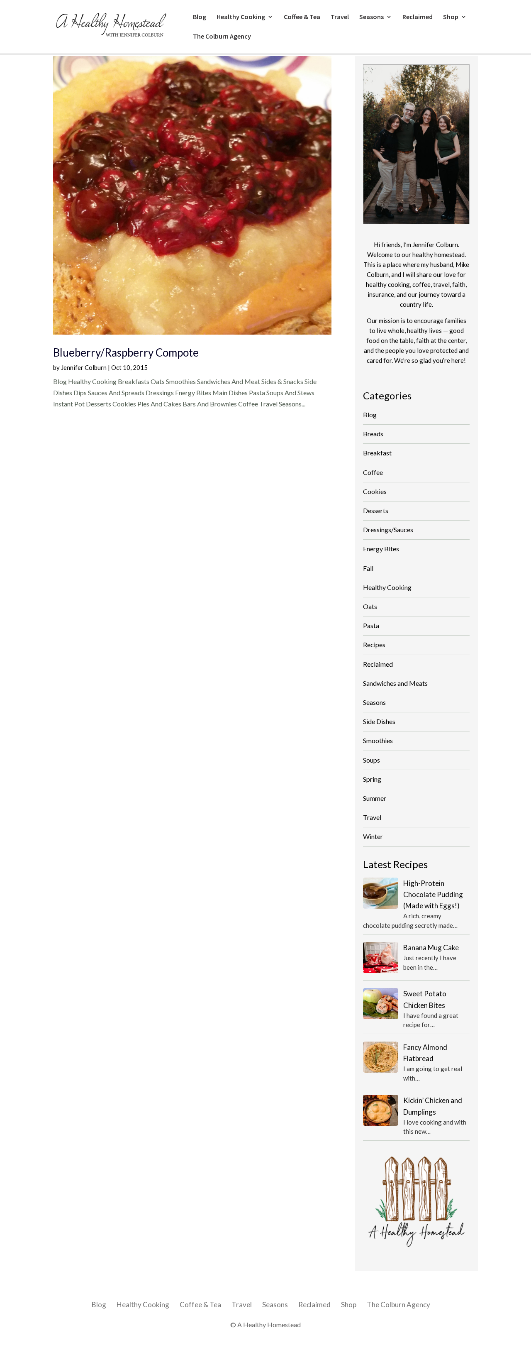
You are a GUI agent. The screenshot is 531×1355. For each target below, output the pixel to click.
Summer (374, 798)
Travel (340, 17)
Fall (368, 568)
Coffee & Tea (302, 17)
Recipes (374, 644)
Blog (199, 17)
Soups (371, 760)
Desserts (375, 510)
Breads (373, 434)
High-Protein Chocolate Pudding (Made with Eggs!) (433, 894)
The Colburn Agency (222, 36)
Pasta (371, 625)
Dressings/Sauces (388, 529)
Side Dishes (379, 721)
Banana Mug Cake (431, 947)
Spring (372, 779)
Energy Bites (381, 549)
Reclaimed (417, 17)
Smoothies (378, 740)
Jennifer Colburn (84, 367)
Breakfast (377, 453)
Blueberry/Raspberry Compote (126, 352)
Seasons (371, 17)
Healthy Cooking (241, 17)
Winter (373, 836)
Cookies (375, 491)
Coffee (373, 472)
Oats (370, 606)
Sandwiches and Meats (395, 683)
